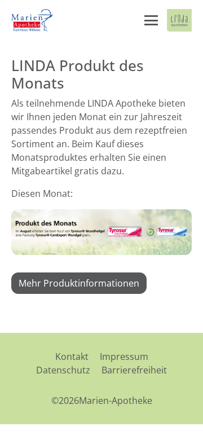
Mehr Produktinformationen (79, 283)
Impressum (124, 356)
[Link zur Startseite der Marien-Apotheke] (33, 20)
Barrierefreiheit (134, 370)
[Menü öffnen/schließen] (151, 20)
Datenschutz (63, 370)
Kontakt (72, 356)
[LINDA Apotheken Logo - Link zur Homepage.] (179, 20)
